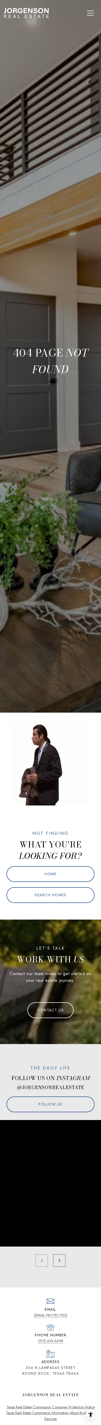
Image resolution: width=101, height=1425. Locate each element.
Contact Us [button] (50, 1010)
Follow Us (50, 1104)
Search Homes (50, 895)
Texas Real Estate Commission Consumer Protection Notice (50, 1407)
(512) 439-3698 (50, 1341)
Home (50, 874)
